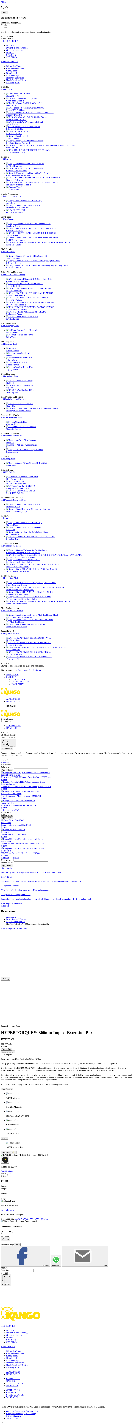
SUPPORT (11, 677)
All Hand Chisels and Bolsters (13, 399)
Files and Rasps (12, 1360)
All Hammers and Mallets (11, 436)
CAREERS (11, 1381)
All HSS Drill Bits (8, 472)
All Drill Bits (6, 89)
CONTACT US (18, 679)
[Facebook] (2, 1323)
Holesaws (10, 1337)
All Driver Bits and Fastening (13, 274)
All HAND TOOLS (9, 62)
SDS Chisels (11, 1342)
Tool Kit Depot (35, 670)
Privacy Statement (13, 1416)
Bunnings (22, 670)
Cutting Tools (12, 1356)
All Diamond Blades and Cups (13, 500)
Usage (4, 1138)
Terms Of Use (12, 1418)
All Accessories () (10, 810)
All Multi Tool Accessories (12, 610)
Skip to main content (9, 2)
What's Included (7, 1210)
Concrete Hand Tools (15, 1353)
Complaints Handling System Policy (21, 1413)
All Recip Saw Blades (10, 578)
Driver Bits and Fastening (16, 1333)
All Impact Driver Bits (10, 633)
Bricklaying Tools (13, 1351)
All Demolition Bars (9, 376)
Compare (8, 1055)
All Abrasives (6, 518)
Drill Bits (10, 1330)
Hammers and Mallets (15, 1363)
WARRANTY (18, 684)
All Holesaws (6, 159)
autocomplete (7, 749)
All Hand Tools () (10, 858)
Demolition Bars (13, 1358)
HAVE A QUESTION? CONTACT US (31, 1219)
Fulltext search (7, 767)
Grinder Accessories (14, 1335)
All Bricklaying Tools (10, 326)
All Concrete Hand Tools (11, 417)
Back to (14, 928)
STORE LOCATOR (20, 682)
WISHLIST (12, 675)
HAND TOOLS (13, 701)
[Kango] (10, 694)
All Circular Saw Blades (11, 546)
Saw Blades (11, 1340)
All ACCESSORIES (9, 41)
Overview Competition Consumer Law (22, 1411)
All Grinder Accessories (11, 196)
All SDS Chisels (8, 251)
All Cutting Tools (8, 459)
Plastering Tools (12, 1367)
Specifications (7, 1171)
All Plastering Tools (9, 344)
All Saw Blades (7, 219)
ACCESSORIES (13, 699)
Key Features (7, 1089)
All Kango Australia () (11, 903)
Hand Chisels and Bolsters (17, 1365)
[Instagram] (5, 1323)
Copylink (5, 1270)
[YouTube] (8, 1323)
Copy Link (6, 1285)
